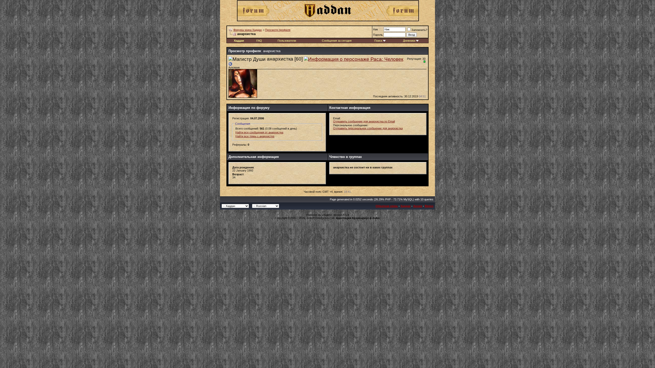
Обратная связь (387, 206)
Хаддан (405, 206)
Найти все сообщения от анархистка (259, 132)
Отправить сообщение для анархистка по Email (364, 121)
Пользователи (287, 40)
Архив (417, 206)
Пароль (378, 34)
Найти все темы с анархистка (254, 136)
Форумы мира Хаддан (247, 29)
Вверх (429, 206)
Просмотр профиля (277, 29)
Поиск (378, 40)
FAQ (259, 40)
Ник (375, 29)
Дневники (409, 40)
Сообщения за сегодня (337, 40)
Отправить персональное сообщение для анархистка (368, 128)
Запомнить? (419, 29)
